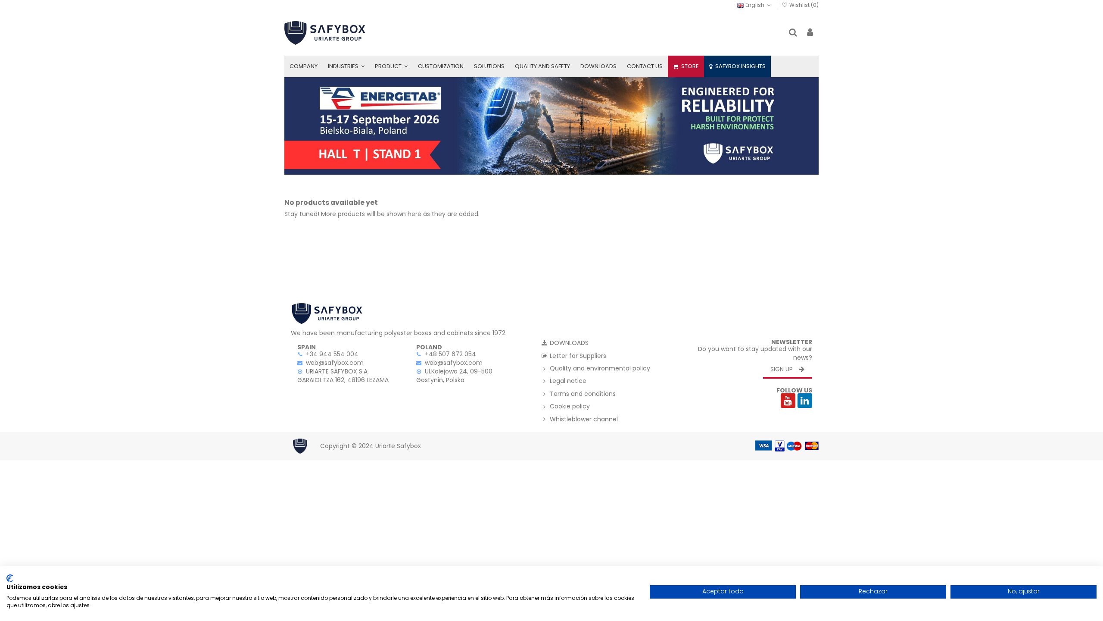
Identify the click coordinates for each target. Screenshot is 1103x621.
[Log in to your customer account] (810, 33)
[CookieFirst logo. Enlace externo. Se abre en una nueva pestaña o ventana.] (9, 578)
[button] (346, 66)
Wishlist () (803, 5)
